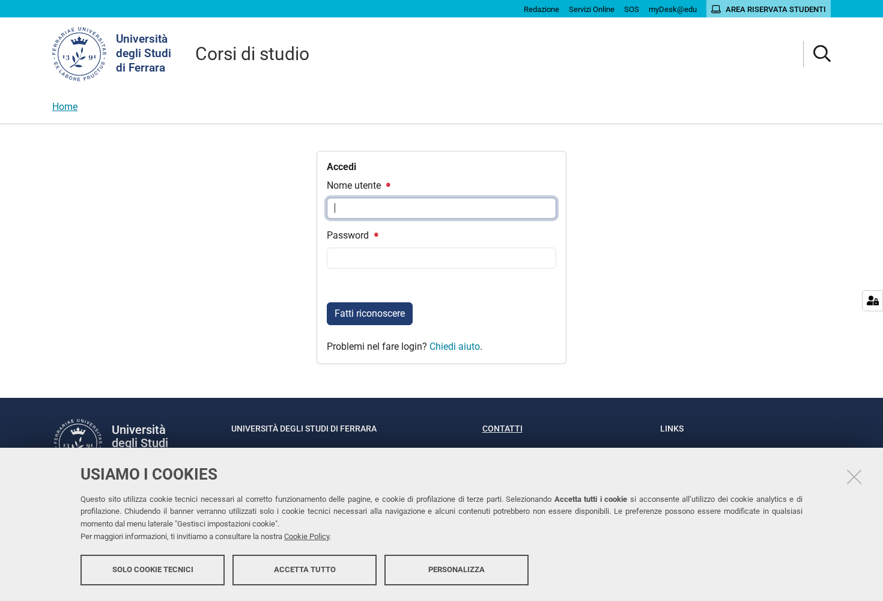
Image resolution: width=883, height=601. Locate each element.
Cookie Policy (306, 536)
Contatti (502, 428)
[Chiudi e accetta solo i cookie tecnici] (854, 476)
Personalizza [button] (456, 569)
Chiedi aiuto (454, 346)
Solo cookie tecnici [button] (152, 569)
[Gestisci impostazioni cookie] (872, 300)
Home (64, 106)
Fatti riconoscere (370, 313)
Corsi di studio (252, 53)
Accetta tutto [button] (305, 569)
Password (349, 235)
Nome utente (355, 185)
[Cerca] (817, 54)
